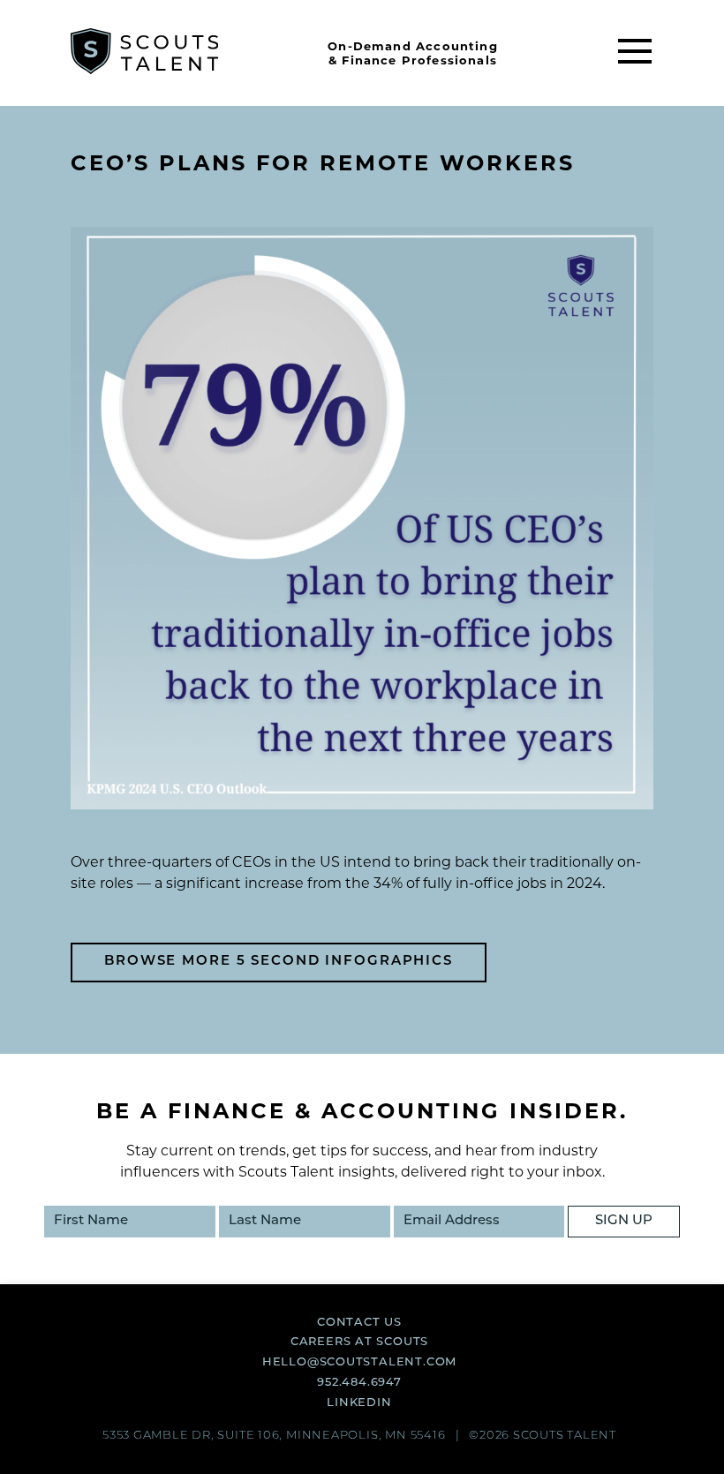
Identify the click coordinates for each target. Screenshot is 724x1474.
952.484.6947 (359, 1382)
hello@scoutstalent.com (359, 1362)
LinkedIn (359, 1403)
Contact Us (359, 1322)
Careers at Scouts (359, 1342)
